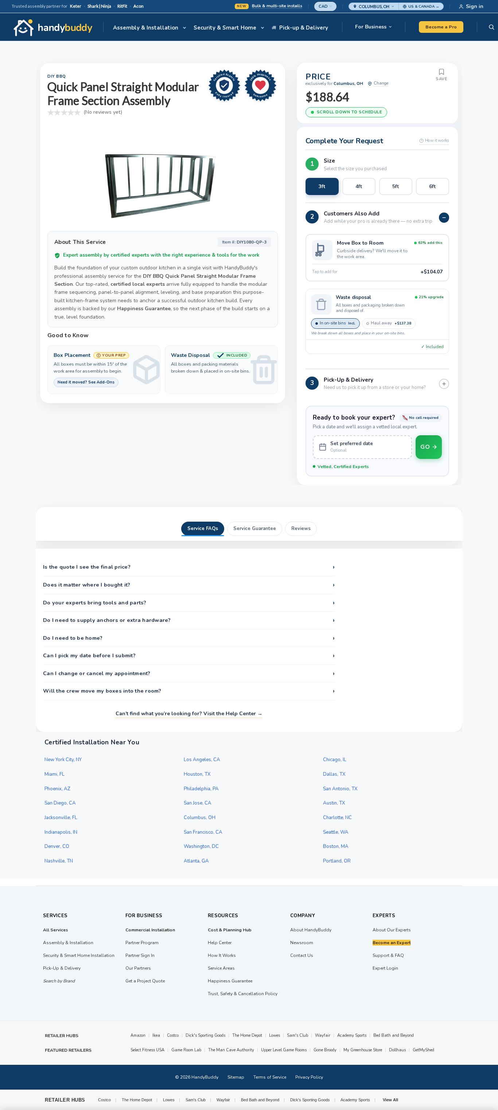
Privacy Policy (309, 1077)
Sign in (474, 6)
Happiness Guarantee (230, 981)
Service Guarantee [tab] (254, 528)
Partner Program (142, 943)
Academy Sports (351, 1035)
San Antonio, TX (340, 789)
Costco (173, 1035)
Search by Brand (59, 981)
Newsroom (301, 943)
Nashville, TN (58, 861)
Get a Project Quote (145, 981)
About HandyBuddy (310, 930)
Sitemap (235, 1077)
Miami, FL (54, 774)
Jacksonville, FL (60, 817)
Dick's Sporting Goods (205, 1035)
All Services (55, 930)
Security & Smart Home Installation (78, 955)
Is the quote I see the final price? (189, 567)
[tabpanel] (249, 640)
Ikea (156, 1035)
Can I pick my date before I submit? (189, 656)
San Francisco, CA (203, 832)
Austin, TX (334, 803)
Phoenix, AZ (57, 789)
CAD (323, 6)
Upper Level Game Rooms (284, 1050)
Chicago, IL (334, 759)
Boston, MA (336, 846)
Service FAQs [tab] (202, 528)
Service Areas (221, 968)
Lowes (274, 1035)
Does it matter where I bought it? (189, 585)
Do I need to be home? (189, 638)
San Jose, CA (197, 803)
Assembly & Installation (145, 27)
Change (381, 83)
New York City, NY (63, 759)
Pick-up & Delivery (303, 27)
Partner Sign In (140, 955)
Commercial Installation (150, 930)
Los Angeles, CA (202, 759)
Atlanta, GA (196, 861)
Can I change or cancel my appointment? (189, 674)
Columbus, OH (199, 817)
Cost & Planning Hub (230, 930)
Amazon (138, 1035)
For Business (370, 26)
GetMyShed (423, 1050)
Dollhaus (397, 1050)
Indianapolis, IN (60, 832)
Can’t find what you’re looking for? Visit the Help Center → (189, 713)
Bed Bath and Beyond (393, 1035)
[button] (373, 6)
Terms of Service (269, 1077)
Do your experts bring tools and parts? (189, 603)
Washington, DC (201, 846)
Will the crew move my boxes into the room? (189, 691)
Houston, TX (197, 774)
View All (390, 1100)
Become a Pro (441, 27)
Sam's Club (297, 1035)
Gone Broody (325, 1050)
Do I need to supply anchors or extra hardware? (189, 620)
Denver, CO (56, 846)
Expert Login (385, 968)
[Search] (491, 27)
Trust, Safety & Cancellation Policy (242, 994)
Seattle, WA (336, 832)
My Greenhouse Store (362, 1050)
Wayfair (322, 1035)
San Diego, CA (60, 803)
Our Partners (138, 968)
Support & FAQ (388, 955)
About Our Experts (392, 930)
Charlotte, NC (337, 817)
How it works (437, 140)
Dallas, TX (334, 774)
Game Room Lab (186, 1050)
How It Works (222, 955)
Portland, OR (337, 861)
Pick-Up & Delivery (62, 968)
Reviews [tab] (301, 528)
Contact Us (301, 955)
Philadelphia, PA (201, 789)
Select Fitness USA (147, 1050)
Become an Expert (392, 943)
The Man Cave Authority (231, 1050)
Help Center (220, 943)
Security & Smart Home (225, 27)
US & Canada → (423, 6)
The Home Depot (247, 1035)
